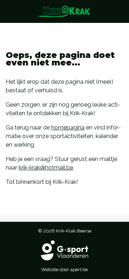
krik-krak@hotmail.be (46, 167)
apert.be (79, 269)
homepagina (68, 127)
